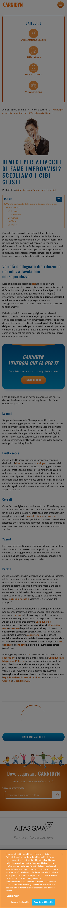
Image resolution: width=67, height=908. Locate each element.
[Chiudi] (62, 854)
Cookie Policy (13, 896)
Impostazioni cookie (20, 902)
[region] (33, 878)
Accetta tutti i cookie (43, 902)
